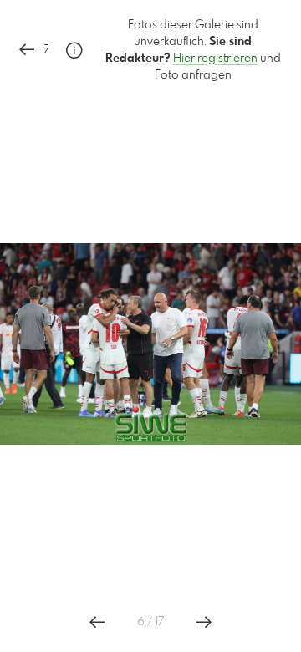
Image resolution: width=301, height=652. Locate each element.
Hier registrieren (215, 58)
